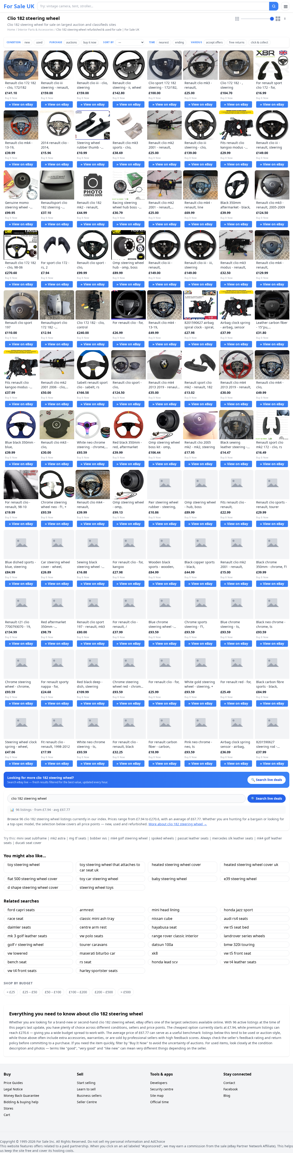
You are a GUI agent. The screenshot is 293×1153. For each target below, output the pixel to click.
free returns (236, 42)
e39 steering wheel (240, 878)
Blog (226, 1095)
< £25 (11, 992)
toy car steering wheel (99, 878)
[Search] (273, 6)
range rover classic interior (175, 935)
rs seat (85, 961)
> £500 (126, 992)
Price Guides (13, 1083)
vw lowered (17, 953)
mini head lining (165, 909)
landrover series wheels (244, 935)
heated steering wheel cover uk (251, 864)
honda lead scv (165, 961)
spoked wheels (162, 838)
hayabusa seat (164, 927)
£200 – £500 (104, 992)
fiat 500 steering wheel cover (32, 878)
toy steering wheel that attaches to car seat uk (110, 867)
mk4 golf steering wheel (129, 838)
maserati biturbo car (97, 953)
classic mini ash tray (97, 918)
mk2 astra (57, 838)
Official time (159, 1102)
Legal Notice (13, 1089)
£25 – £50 (30, 992)
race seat (15, 918)
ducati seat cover (28, 843)
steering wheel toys (97, 887)
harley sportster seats (99, 970)
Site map (157, 1095)
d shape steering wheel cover (33, 887)
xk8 (155, 953)
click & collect (259, 42)
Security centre (161, 1089)
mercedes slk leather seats (232, 838)
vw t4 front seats (22, 970)
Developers (158, 1083)
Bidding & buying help (21, 1102)
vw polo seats (91, 935)
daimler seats (19, 927)
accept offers (214, 42)
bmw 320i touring (239, 944)
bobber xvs (98, 838)
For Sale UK (19, 6)
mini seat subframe (32, 838)
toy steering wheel (24, 864)
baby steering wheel (169, 878)
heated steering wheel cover (176, 864)
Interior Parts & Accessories (36, 30)
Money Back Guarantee (21, 1095)
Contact (229, 1083)
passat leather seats (193, 838)
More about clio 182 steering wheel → (178, 824)
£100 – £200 (78, 992)
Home (11, 30)
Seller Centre (87, 1102)
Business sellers (89, 1095)
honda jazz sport (238, 909)
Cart (7, 1115)
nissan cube (162, 918)
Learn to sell (86, 1089)
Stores (8, 1108)
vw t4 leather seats (240, 961)
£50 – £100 (53, 992)
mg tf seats (77, 838)
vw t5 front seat (237, 953)
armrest (87, 909)
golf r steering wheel (25, 944)
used (39, 42)
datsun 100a (162, 944)
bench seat (17, 961)
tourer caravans (93, 944)
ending (179, 42)
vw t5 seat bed (236, 927)
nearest (164, 42)
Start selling (86, 1083)
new (27, 42)
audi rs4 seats (236, 918)
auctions (71, 42)
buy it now (89, 42)
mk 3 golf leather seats (27, 935)
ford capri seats (21, 909)
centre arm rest (93, 927)
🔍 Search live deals (266, 798)
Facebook (230, 1089)
